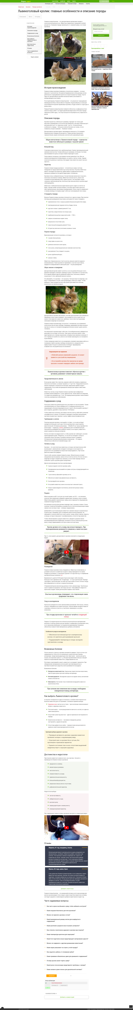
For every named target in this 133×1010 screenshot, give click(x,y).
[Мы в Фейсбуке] (99, 45)
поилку (61, 427)
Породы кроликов (37, 7)
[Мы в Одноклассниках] (96, 45)
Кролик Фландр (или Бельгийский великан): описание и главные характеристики (99, 108)
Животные (21, 7)
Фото (30, 16)
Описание (22, 16)
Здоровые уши (52, 704)
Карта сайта (111, 1009)
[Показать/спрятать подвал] (2, 1008)
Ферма (26, 1)
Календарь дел (49, 3)
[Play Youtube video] (66, 552)
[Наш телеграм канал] (105, 45)
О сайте (88, 1009)
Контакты (107, 1009)
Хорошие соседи (72, 3)
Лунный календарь (60, 3)
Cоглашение (93, 1009)
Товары (74, 1)
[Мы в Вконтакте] (92, 45)
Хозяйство (62, 1)
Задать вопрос (35, 57)
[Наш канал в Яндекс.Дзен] (102, 45)
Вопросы (81, 3)
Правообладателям (100, 1009)
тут (62, 575)
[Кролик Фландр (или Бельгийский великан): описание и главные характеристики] (101, 98)
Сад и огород (55, 1)
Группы (88, 3)
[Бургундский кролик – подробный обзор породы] (101, 61)
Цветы (68, 1)
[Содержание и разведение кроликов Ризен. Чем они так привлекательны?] (101, 80)
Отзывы (37, 16)
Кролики (28, 7)
